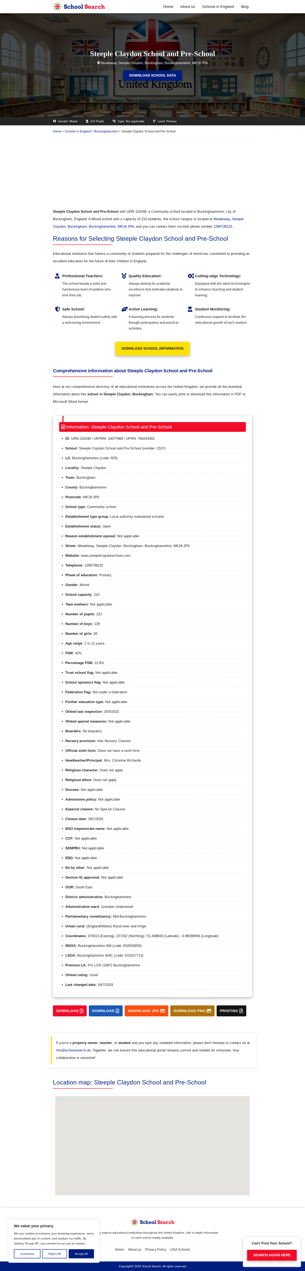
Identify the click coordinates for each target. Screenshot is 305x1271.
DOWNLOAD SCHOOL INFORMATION (152, 348)
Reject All (55, 1253)
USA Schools (180, 1249)
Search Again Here (271, 1255)
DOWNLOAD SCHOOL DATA (152, 75)
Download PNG (190, 1011)
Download (68, 1011)
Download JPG (144, 1011)
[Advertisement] (152, 173)
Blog (245, 7)
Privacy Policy (155, 1249)
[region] (54, 1241)
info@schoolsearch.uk (73, 1050)
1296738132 (223, 226)
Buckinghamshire (106, 131)
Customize (27, 1253)
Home (168, 7)
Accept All (81, 1253)
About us (187, 7)
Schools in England (218, 7)
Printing (229, 1011)
